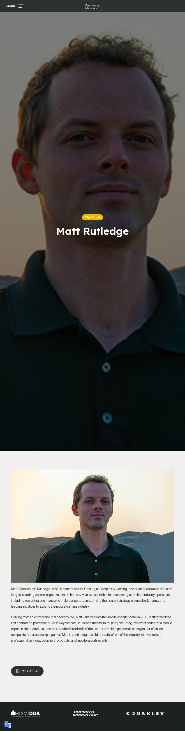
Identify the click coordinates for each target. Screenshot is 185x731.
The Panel (92, 217)
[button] (14, 5)
